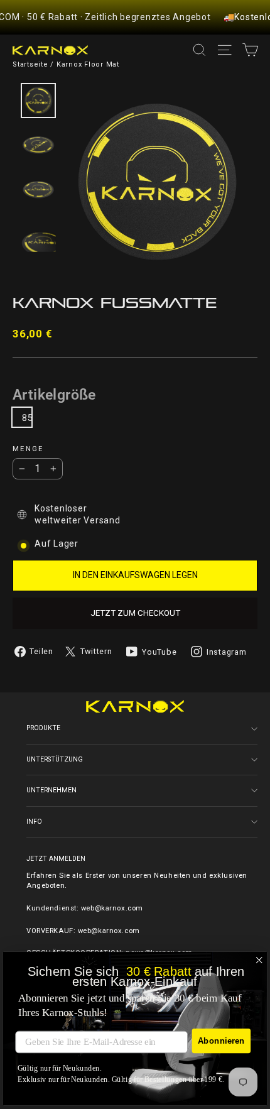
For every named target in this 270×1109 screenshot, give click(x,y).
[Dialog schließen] (259, 960)
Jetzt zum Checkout (135, 613)
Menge (28, 449)
